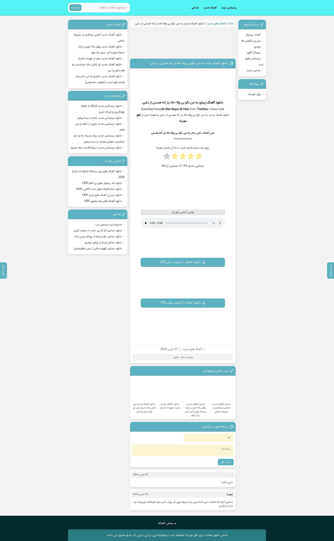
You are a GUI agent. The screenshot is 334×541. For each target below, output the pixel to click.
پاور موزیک (254, 94)
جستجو (75, 7)
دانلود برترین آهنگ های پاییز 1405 (102, 195)
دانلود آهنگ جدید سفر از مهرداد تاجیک (100, 58)
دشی (145, 103)
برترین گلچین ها (251, 41)
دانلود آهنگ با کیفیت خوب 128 (180, 303)
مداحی (195, 7)
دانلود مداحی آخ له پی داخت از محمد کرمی (98, 230)
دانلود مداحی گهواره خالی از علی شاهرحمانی (98, 248)
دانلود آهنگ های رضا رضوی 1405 (103, 201)
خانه (230, 23)
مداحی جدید (254, 70)
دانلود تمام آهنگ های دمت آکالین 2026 (99, 189)
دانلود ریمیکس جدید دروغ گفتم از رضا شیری (96, 148)
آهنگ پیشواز (253, 35)
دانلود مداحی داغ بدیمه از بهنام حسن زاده (98, 236)
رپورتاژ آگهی (254, 52)
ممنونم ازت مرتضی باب (108, 225)
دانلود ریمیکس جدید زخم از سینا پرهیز (99, 118)
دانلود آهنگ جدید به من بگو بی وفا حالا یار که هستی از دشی (189, 63)
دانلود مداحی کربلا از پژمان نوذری (103, 242)
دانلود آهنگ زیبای (211, 103)
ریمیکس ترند (229, 7)
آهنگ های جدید (216, 23)
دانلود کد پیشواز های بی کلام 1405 (102, 183)
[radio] (198, 157)
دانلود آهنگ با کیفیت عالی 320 (180, 262)
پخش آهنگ (165, 523)
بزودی (257, 47)
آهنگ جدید (210, 7)
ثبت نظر (226, 462)
